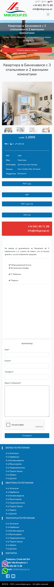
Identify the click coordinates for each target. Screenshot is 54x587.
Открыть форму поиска (27, 50)
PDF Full (27, 215)
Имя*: (7, 349)
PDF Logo (27, 183)
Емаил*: (8, 360)
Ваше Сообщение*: (13, 383)
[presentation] (5, 103)
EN (38, 1)
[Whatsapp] (4, 570)
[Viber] (4, 563)
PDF (27, 194)
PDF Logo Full (27, 204)
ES (45, 1)
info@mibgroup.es (21, 569)
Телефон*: (9, 371)
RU (51, 1)
